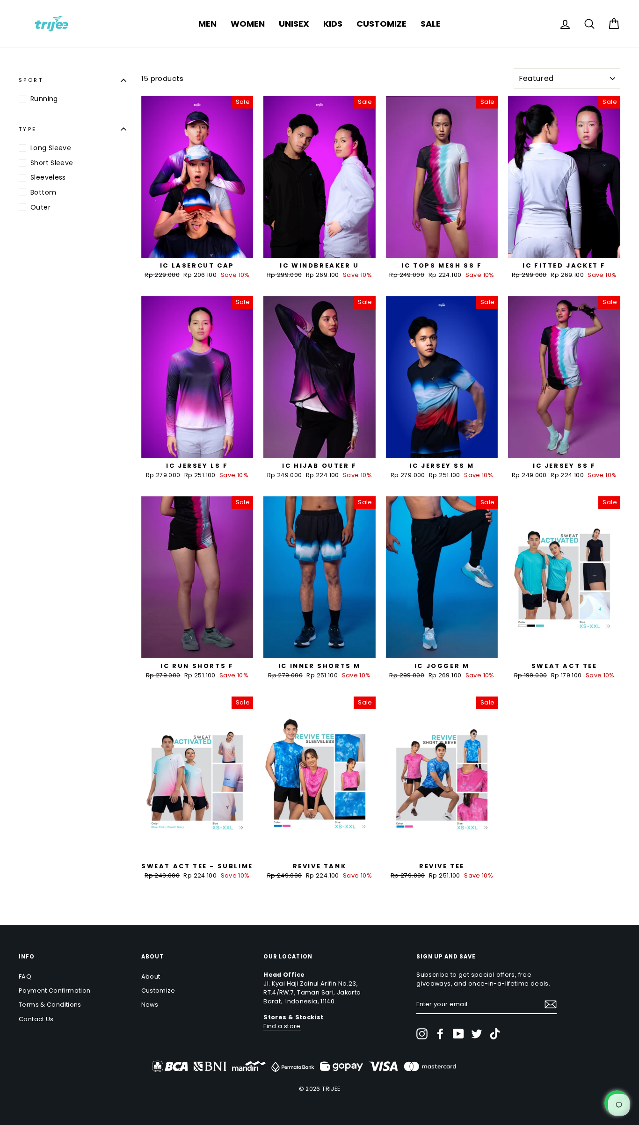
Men (207, 23)
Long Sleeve (50, 147)
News (150, 1005)
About (150, 976)
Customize (381, 23)
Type (28, 129)
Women (248, 23)
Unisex (294, 23)
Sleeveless (48, 177)
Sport (31, 80)
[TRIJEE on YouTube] (458, 1033)
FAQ (25, 976)
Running (44, 98)
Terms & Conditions (50, 1005)
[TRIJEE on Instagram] (422, 1033)
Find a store (282, 1026)
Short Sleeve (51, 162)
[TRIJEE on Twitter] (476, 1033)
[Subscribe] (551, 1004)
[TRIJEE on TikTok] (495, 1033)
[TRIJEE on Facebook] (440, 1033)
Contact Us (36, 1019)
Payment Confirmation (55, 990)
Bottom (43, 192)
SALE (431, 23)
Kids (332, 23)
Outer (40, 207)
